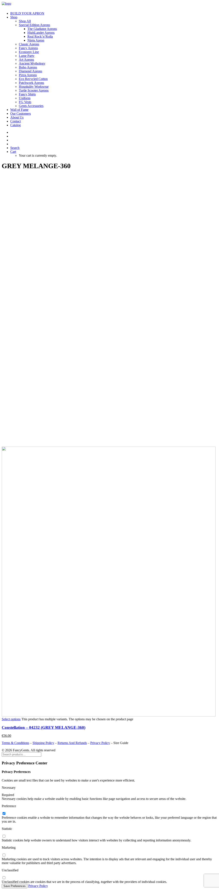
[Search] (21, 754)
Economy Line (29, 52)
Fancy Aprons (28, 48)
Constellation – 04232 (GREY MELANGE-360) (43, 727)
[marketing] (4, 855)
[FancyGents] (109, 5)
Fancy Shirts (27, 94)
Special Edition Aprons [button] (34, 25)
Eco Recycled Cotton (33, 79)
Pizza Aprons (28, 75)
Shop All (25, 21)
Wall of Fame (19, 109)
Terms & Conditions (15, 743)
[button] (14, 148)
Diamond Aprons (30, 71)
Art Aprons (26, 59)
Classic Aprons (29, 44)
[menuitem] (113, 13)
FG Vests (25, 102)
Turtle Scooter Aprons (34, 90)
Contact (15, 121)
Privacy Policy (100, 743)
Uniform (24, 98)
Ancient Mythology (32, 63)
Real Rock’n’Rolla (40, 36)
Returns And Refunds (72, 743)
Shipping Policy (43, 743)
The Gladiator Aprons (42, 29)
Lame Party (26, 56)
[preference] (4, 814)
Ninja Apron (35, 40)
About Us (17, 117)
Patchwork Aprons (31, 83)
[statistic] (4, 836)
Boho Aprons (28, 67)
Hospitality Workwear (34, 86)
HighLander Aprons (41, 32)
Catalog (15, 125)
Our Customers (20, 113)
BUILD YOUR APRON (27, 13)
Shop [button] (13, 17)
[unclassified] (4, 878)
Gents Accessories (31, 106)
